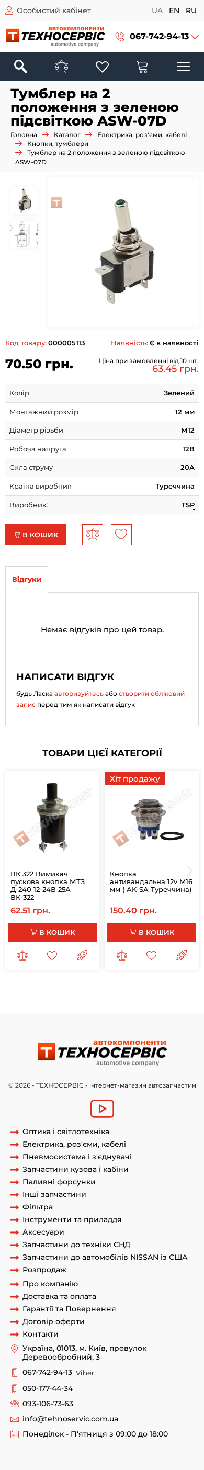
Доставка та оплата (59, 1296)
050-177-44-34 (47, 1388)
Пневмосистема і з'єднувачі (77, 1156)
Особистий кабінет (54, 10)
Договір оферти (53, 1321)
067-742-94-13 (159, 36)
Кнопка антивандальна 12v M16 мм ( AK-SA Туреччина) (151, 881)
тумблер (37, 993)
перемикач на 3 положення (104, 993)
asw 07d (68, 1003)
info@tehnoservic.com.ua (70, 1419)
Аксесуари (43, 1232)
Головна (23, 135)
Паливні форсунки (59, 1182)
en (174, 10)
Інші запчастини (54, 1194)
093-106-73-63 (47, 1403)
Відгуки (26, 579)
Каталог (67, 135)
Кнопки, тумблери (57, 144)
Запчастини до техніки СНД (76, 1244)
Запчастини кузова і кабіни (75, 1169)
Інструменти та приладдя (72, 1219)
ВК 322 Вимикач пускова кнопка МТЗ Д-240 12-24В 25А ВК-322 (47, 885)
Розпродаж (44, 1269)
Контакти (40, 1334)
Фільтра (37, 1207)
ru (191, 10)
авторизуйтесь (79, 693)
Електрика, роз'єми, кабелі (142, 135)
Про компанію (50, 1284)
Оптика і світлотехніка (65, 1131)
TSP (188, 505)
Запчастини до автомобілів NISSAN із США (105, 1257)
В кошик (39, 534)
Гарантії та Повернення (69, 1309)
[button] (157, 36)
